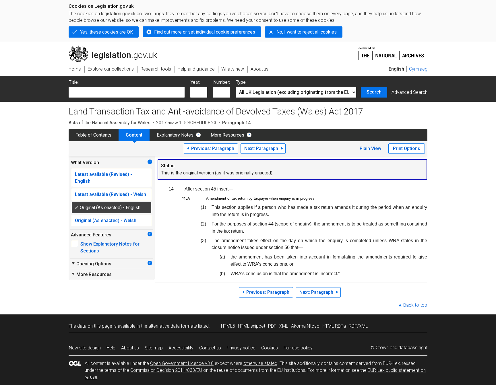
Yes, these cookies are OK (106, 32)
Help (110, 348)
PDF (272, 326)
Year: (195, 82)
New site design (85, 348)
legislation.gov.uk (116, 47)
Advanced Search (409, 92)
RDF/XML (358, 326)
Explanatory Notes (175, 135)
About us (130, 348)
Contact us (210, 348)
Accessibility (180, 348)
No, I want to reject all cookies (306, 32)
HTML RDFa (334, 326)
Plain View (370, 148)
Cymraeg (418, 69)
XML (283, 326)
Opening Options (91, 264)
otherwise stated (260, 363)
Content (134, 135)
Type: (241, 82)
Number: (221, 82)
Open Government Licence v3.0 (182, 363)
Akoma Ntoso (305, 326)
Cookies (269, 348)
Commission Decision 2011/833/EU (166, 370)
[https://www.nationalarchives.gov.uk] (393, 51)
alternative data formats (172, 326)
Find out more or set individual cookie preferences (204, 32)
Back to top (415, 305)
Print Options (406, 148)
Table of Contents (93, 135)
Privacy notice (241, 348)
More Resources (227, 135)
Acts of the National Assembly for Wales (109, 122)
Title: (74, 82)
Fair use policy (298, 348)
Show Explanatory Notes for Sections (110, 247)
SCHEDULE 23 (201, 122)
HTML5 (228, 326)
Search (374, 92)
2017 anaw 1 (169, 122)
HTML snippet (251, 326)
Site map (154, 348)
